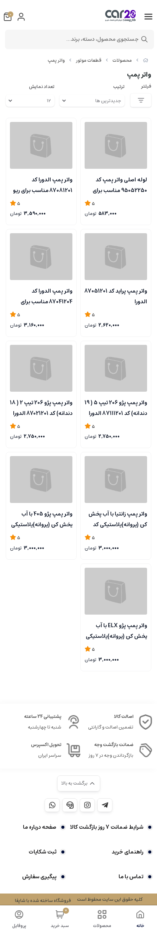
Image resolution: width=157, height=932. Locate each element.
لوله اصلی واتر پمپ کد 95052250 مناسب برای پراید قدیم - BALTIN (120, 184)
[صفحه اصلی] (145, 60)
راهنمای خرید (127, 852)
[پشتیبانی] (69, 805)
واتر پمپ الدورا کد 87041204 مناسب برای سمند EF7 (46, 296)
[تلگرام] (104, 805)
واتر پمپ (56, 60)
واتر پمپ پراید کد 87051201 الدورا (116, 296)
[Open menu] (148, 17)
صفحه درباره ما (39, 827)
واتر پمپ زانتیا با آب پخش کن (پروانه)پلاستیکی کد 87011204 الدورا (117, 518)
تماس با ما (131, 877)
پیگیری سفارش (39, 877)
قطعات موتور (88, 60)
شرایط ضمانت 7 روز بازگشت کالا (106, 827)
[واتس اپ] (52, 805)
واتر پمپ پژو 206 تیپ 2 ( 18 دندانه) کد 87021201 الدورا (41, 407)
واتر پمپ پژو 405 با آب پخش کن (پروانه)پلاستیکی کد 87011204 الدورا (41, 518)
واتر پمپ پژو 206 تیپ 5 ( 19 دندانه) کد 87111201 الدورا (116, 407)
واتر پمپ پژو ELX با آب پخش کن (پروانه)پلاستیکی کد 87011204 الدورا (116, 630)
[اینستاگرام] (87, 805)
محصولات (122, 60)
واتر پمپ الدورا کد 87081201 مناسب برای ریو (42, 184)
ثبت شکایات (42, 852)
